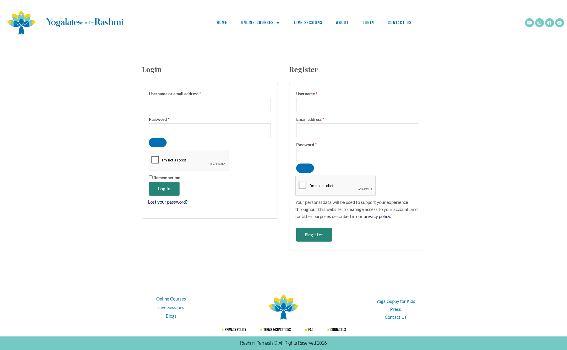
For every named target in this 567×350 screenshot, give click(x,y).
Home (222, 23)
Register (314, 234)
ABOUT (342, 23)
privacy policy (377, 216)
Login (368, 23)
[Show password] (158, 142)
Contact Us (399, 23)
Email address (318, 118)
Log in (164, 188)
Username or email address (183, 93)
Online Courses (257, 23)
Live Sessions (308, 23)
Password (167, 118)
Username (315, 93)
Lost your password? (168, 201)
